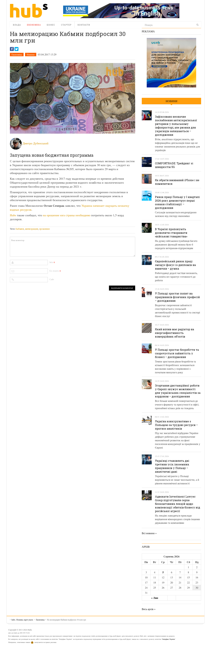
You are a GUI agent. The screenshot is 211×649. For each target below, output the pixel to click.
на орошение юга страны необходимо (66, 215)
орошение (44, 228)
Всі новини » (149, 533)
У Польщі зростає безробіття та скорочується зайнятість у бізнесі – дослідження (177, 353)
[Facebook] (12, 49)
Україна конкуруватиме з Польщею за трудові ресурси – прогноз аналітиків (176, 425)
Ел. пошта (54, 270)
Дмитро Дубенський (35, 143)
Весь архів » (148, 609)
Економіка (34, 24)
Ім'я (51, 262)
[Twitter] (16, 49)
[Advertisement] (70, 224)
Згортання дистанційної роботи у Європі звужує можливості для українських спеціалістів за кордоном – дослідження (177, 391)
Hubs (13, 215)
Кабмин (19, 228)
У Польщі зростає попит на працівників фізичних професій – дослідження (177, 297)
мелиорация (31, 228)
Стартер (66, 24)
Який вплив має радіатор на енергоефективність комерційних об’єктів (174, 332)
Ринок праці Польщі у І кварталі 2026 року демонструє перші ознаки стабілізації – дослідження (177, 202)
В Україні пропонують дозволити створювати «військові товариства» (171, 232)
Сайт (51, 279)
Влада (17, 24)
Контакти (83, 24)
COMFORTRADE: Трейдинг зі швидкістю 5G (174, 165)
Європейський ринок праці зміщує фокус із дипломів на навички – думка (175, 265)
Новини (31, 54)
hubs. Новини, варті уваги (29, 10)
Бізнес (51, 24)
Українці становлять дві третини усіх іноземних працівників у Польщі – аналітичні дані (172, 466)
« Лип (154, 598)
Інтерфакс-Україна (168, 639)
